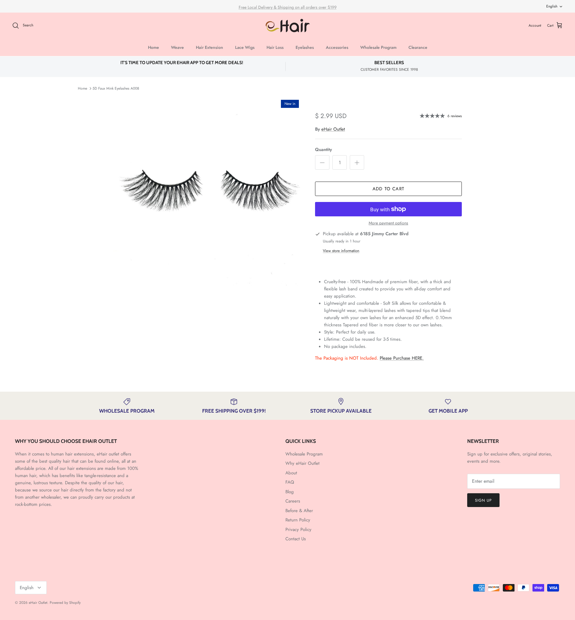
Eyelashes (305, 47)
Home (153, 47)
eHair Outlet (333, 129)
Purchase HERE (402, 358)
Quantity (323, 150)
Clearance (417, 47)
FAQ (289, 482)
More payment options (388, 223)
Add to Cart (388, 188)
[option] (207, 191)
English (551, 6)
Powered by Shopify (65, 602)
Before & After (299, 510)
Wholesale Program (378, 47)
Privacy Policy (298, 529)
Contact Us (295, 538)
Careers (292, 501)
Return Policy (297, 520)
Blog (289, 491)
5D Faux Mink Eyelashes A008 (116, 88)
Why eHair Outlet (302, 463)
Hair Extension (209, 47)
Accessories (337, 47)
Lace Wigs (245, 47)
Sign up (483, 500)
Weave (177, 47)
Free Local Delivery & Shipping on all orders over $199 (288, 6)
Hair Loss (275, 47)
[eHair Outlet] (287, 26)
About (291, 473)
